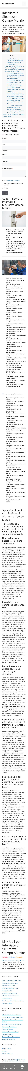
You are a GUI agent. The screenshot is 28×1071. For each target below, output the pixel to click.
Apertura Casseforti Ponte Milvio (12, 1024)
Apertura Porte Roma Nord (10, 1032)
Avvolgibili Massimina (8, 1039)
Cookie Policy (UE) (7, 1053)
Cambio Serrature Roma (9, 993)
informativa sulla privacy (13, 180)
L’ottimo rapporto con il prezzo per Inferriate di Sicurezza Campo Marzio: (15, 107)
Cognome (4, 150)
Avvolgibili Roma (7, 990)
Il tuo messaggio (7, 168)
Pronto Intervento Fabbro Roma (11, 980)
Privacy (4, 1051)
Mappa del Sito (6, 1048)
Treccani (19, 957)
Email (4, 154)
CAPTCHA (5, 188)
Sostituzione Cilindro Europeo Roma (13, 1001)
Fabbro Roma (8, 4)
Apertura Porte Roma (8, 985)
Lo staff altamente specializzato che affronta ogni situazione (15, 89)
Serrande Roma (7, 998)
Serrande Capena (7, 1029)
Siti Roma (5, 1061)
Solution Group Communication (17, 1061)
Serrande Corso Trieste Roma (11, 1037)
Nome (3, 144)
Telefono (5, 161)
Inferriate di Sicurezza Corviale (11, 1015)
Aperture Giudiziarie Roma (10, 988)
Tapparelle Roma (7, 1003)
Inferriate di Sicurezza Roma (10, 996)
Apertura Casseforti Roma (10, 983)
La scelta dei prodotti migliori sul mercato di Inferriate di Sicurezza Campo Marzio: (16, 94)
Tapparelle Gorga (7, 1034)
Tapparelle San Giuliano (9, 1027)
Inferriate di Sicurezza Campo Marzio (13, 961)
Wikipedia (12, 957)
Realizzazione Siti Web (19, 1059)
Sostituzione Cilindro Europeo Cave (12, 1017)
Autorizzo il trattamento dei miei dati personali (13, 184)
